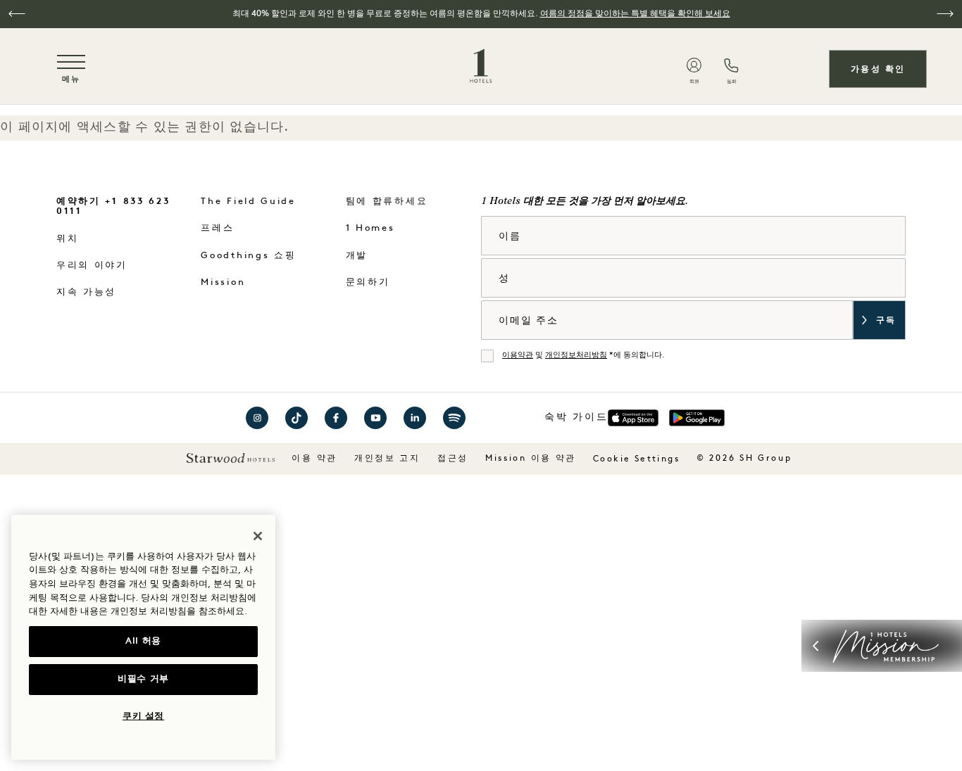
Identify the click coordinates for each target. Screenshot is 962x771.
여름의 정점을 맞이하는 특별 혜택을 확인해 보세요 (635, 14)
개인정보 (129, 611)
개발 (357, 255)
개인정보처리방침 (576, 355)
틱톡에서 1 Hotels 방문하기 (296, 418)
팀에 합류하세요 (387, 201)
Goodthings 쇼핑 (248, 255)
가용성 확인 (878, 69)
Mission (223, 282)
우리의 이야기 (91, 265)
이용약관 (517, 355)
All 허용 (143, 641)
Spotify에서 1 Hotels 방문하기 (454, 418)
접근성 (452, 458)
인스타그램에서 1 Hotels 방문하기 (257, 418)
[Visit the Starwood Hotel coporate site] (231, 458)
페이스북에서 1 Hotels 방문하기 (336, 418)
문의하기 (368, 282)
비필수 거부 (143, 679)
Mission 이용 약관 (530, 458)
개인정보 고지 (387, 458)
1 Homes (370, 228)
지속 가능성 (86, 292)
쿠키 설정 (143, 716)
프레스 (217, 228)
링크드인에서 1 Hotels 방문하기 (415, 418)
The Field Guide (248, 201)
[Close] (257, 536)
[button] (16, 14)
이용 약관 (314, 458)
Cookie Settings (636, 459)
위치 (67, 238)
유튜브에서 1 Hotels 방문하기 (375, 418)
